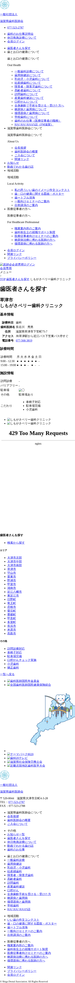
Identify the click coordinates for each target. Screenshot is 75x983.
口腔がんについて (26, 101)
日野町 (11, 599)
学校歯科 (13, 905)
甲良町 (11, 618)
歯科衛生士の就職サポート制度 (35, 232)
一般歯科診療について (29, 71)
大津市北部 (14, 557)
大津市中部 (14, 561)
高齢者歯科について (28, 90)
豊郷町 (11, 614)
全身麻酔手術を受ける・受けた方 (29, 894)
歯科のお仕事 (16, 849)
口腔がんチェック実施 (21, 660)
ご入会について (25, 155)
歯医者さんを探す (19, 48)
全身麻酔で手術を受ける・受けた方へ (39, 105)
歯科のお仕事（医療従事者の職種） (38, 120)
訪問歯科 (13, 882)
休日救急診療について (21, 37)
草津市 (11, 569)
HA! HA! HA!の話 (18, 909)
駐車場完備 (14, 656)
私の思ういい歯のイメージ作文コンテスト (42, 190)
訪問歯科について (26, 94)
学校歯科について (26, 116)
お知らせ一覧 (16, 834)
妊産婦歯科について (28, 82)
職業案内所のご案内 (28, 228)
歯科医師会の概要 (26, 151)
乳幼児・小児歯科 (19, 867)
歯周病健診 (14, 863)
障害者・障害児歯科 (20, 875)
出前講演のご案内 (26, 205)
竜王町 (11, 603)
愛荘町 (11, 610)
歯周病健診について (28, 75)
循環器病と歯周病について (32, 113)
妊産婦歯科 (14, 871)
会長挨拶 (20, 147)
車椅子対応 (14, 652)
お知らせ (13, 162)
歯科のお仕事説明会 (20, 33)
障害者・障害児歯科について (33, 86)
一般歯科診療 (16, 860)
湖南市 (11, 588)
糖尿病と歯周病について (31, 109)
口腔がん (13, 890)
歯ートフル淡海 (25, 197)
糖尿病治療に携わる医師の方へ (35, 239)
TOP (2, 279)
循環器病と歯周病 (19, 901)
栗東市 (11, 576)
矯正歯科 (13, 667)
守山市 (11, 572)
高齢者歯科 (14, 878)
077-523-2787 (16, 802)
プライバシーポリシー (21, 257)
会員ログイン (16, 41)
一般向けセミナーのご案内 (32, 201)
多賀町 (11, 622)
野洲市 (11, 580)
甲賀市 (11, 584)
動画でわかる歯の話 (20, 166)
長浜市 (11, 625)
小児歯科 (13, 663)
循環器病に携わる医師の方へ (33, 243)
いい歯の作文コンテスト (23, 919)
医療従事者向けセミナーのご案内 (36, 236)
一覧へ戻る (7, 674)
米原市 (11, 629)
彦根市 (11, 606)
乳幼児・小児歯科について (32, 79)
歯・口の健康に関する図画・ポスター (39, 193)
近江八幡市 (14, 591)
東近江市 (13, 595)
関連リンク (22, 159)
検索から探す (16, 542)
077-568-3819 (24, 340)
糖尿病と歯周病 (17, 897)
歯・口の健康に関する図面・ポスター (32, 923)
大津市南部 (14, 565)
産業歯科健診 (16, 886)
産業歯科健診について (29, 97)
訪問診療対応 (16, 648)
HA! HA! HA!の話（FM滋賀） (34, 124)
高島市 (11, 633)
